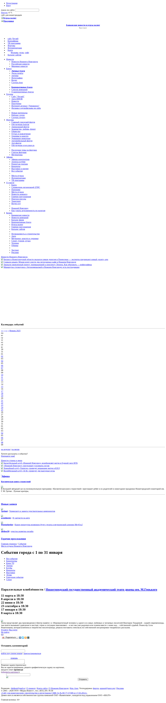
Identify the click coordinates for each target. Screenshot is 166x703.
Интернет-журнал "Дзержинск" (25, 106)
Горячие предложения (21, 197)
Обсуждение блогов (20, 124)
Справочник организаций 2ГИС (25, 187)
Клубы (9, 568)
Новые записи (9, 504)
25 (2, 410)
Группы (9, 94)
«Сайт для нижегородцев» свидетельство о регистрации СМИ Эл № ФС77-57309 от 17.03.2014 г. (44, 693)
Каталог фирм (17, 220)
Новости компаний (19, 217)
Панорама (15, 190)
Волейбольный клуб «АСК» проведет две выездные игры (29, 471)
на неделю (5, 449)
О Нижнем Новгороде (59, 688)
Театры (9, 566)
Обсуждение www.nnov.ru (22, 145)
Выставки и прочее (20, 169)
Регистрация (11, 3)
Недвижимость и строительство (25, 234)
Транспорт (16, 201)
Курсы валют (17, 224)
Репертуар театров (19, 164)
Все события (17, 171)
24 (2, 407)
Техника (15, 243)
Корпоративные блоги (21, 222)
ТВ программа (14, 43)
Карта (10, 50)
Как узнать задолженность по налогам (28, 210)
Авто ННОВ (17, 99)
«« (2, 331)
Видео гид (16, 203)
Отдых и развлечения (20, 134)
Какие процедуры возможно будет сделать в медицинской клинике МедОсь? (49, 525)
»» (6, 331)
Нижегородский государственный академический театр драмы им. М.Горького (101, 589)
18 (2, 393)
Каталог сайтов (14, 55)
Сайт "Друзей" (18, 96)
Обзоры (14, 245)
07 (2, 368)
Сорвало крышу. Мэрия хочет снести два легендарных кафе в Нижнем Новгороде (40, 262)
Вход (8, 5)
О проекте (31, 688)
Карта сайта (42, 688)
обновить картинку (10, 672)
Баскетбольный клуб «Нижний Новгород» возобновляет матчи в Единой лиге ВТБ (41, 463)
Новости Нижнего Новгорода (24, 62)
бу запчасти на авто (21, 518)
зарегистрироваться (32, 653)
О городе (10, 183)
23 (2, 405)
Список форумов (18, 152)
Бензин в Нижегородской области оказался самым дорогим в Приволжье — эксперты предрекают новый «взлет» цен (56, 259)
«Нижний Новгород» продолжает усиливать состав (26, 466)
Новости (10, 59)
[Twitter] (23, 637)
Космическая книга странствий (16, 481)
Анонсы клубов (18, 162)
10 (2, 375)
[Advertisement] (16, 294)
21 (2, 400)
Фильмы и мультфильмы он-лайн (26, 108)
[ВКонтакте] (20, 637)
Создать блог (17, 82)
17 (2, 391)
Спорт (9, 579)
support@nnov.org (107, 688)
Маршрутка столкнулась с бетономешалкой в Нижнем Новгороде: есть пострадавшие (41, 267)
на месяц (15, 449)
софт (27, 52)
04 (2, 361)
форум (96, 688)
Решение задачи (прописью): (13, 665)
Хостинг (15, 250)
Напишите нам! (8, 456)
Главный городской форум (23, 122)
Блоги (9, 68)
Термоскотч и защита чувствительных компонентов (32, 511)
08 (2, 442)
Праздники (16, 103)
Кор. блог (74, 688)
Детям (9, 575)
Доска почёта (17, 73)
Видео (14, 80)
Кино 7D (10, 563)
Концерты (15, 166)
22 (2, 403)
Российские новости (20, 64)
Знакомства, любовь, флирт (23, 129)
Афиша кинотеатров (20, 159)
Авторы (14, 75)
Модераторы (17, 155)
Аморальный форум (20, 127)
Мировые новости (19, 66)
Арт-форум (16, 143)
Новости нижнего (19, 194)
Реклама (15, 252)
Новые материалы (19, 113)
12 (2, 379)
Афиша (9, 157)
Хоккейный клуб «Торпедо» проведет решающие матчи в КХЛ (32, 468)
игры (21, 52)
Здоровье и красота (19, 136)
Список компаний (19, 89)
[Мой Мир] (28, 637)
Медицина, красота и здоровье (25, 238)
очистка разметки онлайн (22, 531)
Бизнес (9, 213)
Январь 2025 (14, 331)
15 (2, 386)
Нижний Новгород (19, 208)
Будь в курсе (83, 28)
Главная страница (9, 544)
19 (2, 396)
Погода (4, 13)
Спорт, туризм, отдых (21, 241)
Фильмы (14, 52)
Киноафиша (13, 41)
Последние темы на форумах (24, 150)
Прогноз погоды (18, 199)
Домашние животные (20, 138)
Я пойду (5, 630)
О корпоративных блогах (22, 92)
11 (2, 377)
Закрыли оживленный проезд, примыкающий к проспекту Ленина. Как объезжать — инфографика (48, 265)
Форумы (11, 45)
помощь (14, 658)
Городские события (14, 577)
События (22, 544)
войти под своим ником (11, 653)
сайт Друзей (13, 38)
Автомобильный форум (21, 141)
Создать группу (18, 117)
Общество (15, 131)
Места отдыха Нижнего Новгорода (16, 546)
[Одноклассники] (25, 637)
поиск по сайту (8, 10)
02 (2, 356)
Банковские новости (20, 215)
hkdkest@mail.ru (18, 688)
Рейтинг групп (18, 115)
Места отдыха (17, 176)
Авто (13, 236)
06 (2, 365)
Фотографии (17, 78)
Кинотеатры (11, 561)
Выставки (10, 573)
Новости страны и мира (11, 460)
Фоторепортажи (15, 48)
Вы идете (13, 630)
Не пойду (5, 632)
